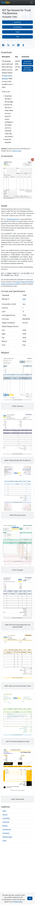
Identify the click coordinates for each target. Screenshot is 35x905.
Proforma (6, 822)
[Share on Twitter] (8, 45)
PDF (17, 37)
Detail (17, 32)
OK (30, 898)
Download (17, 22)
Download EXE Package (27, 62)
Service (5, 815)
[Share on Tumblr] (23, 45)
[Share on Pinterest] (32, 159)
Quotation (6, 833)
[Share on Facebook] (3, 45)
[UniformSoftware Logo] (7, 3)
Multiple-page (7, 837)
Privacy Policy (17, 902)
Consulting (6, 818)
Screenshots (17, 27)
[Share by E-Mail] (13, 45)
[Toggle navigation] (31, 2)
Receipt (5, 826)
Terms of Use (16, 151)
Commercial (7, 829)
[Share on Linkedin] (18, 45)
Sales (24, 299)
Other (5, 841)
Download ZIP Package (27, 69)
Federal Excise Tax (13, 219)
